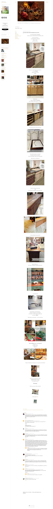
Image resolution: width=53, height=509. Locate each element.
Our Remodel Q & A (27, 23)
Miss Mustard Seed (3, 53)
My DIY (23, 23)
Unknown (26, 439)
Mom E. (26, 413)
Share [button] (15, 31)
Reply (25, 427)
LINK (37, 396)
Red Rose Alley (3, 58)
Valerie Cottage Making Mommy (29, 420)
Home (18, 23)
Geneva (28, 447)
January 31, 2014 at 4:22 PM (31, 439)
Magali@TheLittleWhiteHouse (29, 478)
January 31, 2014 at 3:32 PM (36, 420)
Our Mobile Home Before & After (35, 23)
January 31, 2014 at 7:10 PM (32, 447)
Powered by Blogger (32, 505)
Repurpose (16, 37)
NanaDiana (26, 459)
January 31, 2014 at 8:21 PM (30, 464)
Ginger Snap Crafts (3, 55)
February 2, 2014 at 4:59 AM (36, 478)
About (21, 23)
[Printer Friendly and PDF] (18, 28)
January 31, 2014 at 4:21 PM (31, 433)
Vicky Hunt (26, 433)
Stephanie (26, 428)
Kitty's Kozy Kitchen (3, 63)
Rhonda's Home (17, 38)
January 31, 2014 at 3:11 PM (30, 413)
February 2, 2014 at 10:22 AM (32, 473)
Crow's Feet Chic (3, 69)
